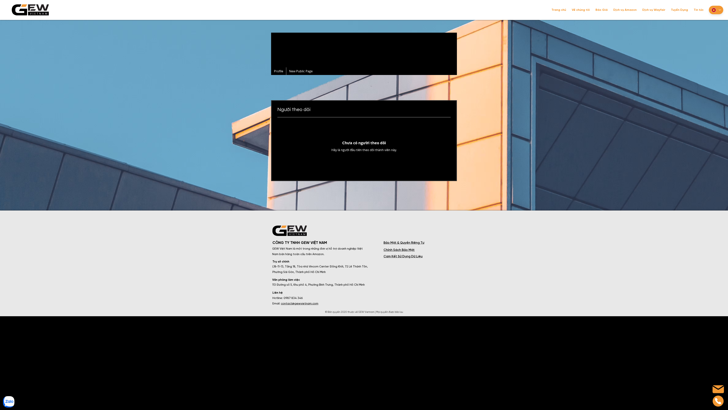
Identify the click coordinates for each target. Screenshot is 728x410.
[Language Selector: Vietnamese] (716, 10)
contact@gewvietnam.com (299, 303)
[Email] (718, 401)
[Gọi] (8, 402)
